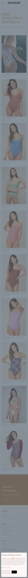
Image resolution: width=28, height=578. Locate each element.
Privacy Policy (7, 567)
